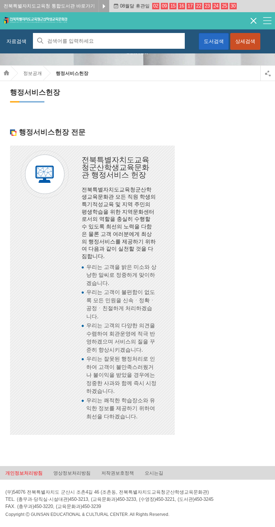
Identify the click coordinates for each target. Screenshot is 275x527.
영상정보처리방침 (72, 473)
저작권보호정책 (117, 473)
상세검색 (245, 41)
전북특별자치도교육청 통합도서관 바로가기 (49, 6)
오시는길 (154, 473)
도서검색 (214, 41)
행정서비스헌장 (72, 73)
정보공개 (32, 73)
